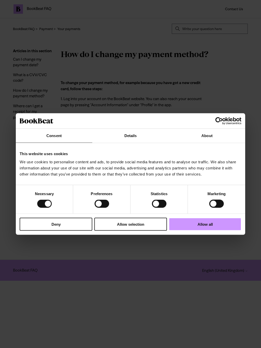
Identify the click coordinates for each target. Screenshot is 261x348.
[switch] (102, 204)
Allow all (205, 224)
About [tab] (207, 135)
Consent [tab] (54, 135)
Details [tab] (130, 135)
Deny (56, 224)
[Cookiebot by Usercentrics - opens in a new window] (219, 121)
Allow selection (130, 224)
